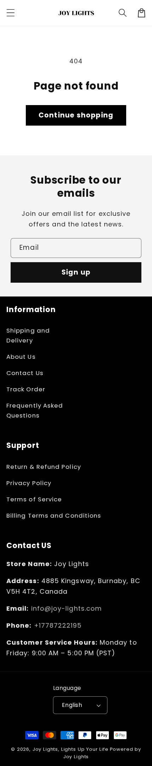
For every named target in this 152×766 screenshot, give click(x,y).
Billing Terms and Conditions (53, 515)
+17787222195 (58, 625)
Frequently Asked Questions (34, 410)
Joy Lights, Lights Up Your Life (71, 749)
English (72, 705)
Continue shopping (76, 115)
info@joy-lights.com (66, 608)
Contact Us (24, 373)
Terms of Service (34, 499)
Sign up (76, 272)
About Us (21, 356)
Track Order (25, 389)
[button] (10, 13)
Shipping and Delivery (28, 335)
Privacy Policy (28, 483)
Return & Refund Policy (43, 466)
